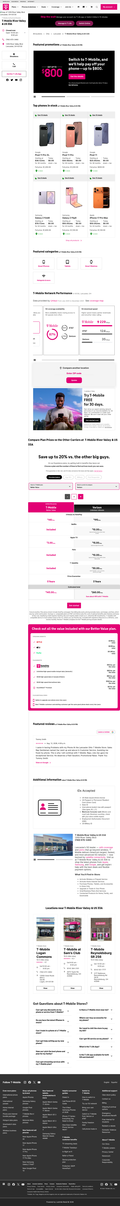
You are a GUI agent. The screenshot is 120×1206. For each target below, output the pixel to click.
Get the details (76, 76)
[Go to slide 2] (67, 97)
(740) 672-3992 (46, 972)
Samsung (79, 864)
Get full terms (73, 85)
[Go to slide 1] (42, 97)
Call (14, 65)
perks (82, 850)
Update (74, 380)
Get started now (92, 420)
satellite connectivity (95, 857)
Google (92, 864)
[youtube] (16, 79)
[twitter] (11, 79)
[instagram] (20, 79)
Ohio (47, 34)
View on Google (44, 762)
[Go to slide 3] (92, 97)
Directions (14, 55)
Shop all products (74, 240)
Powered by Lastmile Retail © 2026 (60, 1202)
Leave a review (104, 732)
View (45, 988)
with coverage (106, 847)
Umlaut (54, 300)
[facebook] (7, 79)
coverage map (97, 300)
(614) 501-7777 (100, 970)
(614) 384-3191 (73, 968)
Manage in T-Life (64, 23)
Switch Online (84, 23)
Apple (105, 862)
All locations (37, 34)
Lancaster (57, 34)
